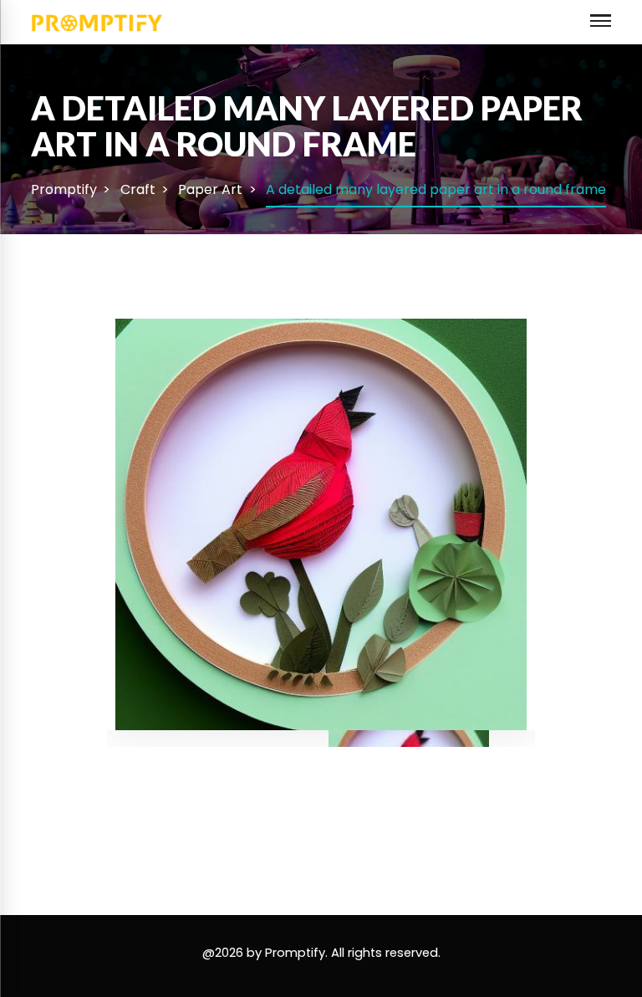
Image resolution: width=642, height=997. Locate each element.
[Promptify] (97, 21)
